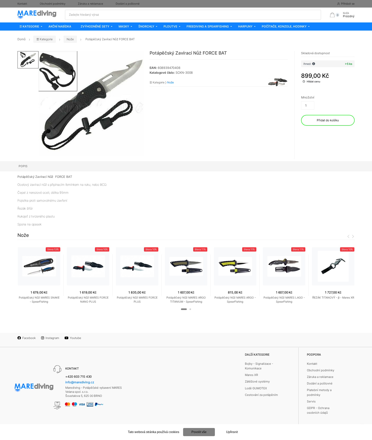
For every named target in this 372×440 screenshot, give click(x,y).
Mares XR (251, 375)
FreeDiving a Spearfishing (208, 26)
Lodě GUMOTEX (256, 388)
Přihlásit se (348, 3)
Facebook (29, 338)
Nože (70, 39)
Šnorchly (146, 26)
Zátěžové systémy (257, 381)
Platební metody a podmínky (319, 392)
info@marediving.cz (79, 382)
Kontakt (22, 3)
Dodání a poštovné (128, 3)
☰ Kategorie (29, 26)
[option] (91, 103)
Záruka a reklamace (90, 3)
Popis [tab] (23, 166)
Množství (307, 97)
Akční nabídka (59, 26)
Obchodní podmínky (52, 3)
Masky (124, 26)
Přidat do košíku (328, 120)
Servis (311, 401)
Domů (21, 39)
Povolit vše (199, 432)
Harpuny (245, 26)
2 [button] (190, 309)
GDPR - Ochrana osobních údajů (318, 410)
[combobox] (193, 14)
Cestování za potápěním (261, 395)
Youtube (75, 338)
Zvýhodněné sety (95, 26)
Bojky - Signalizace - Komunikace (259, 366)
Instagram (52, 338)
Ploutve (170, 26)
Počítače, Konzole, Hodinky (284, 26)
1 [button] (184, 309)
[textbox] (193, 14)
